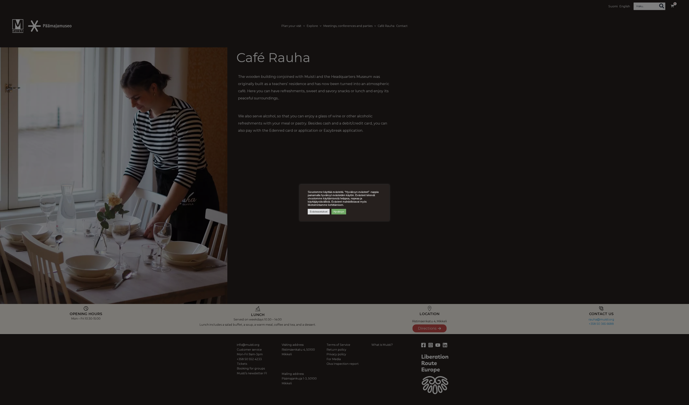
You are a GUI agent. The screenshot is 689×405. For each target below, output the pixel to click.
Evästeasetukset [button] (318, 211)
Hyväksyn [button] (339, 211)
